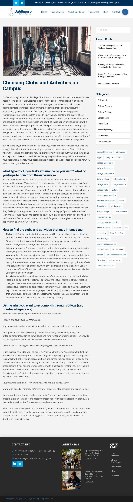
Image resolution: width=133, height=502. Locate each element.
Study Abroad (102, 249)
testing (100, 254)
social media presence (106, 244)
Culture (115, 190)
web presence (114, 260)
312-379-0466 (78, 3)
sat (126, 227)
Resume (117, 227)
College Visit (103, 117)
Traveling (101, 260)
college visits (102, 190)
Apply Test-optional (113, 157)
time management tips (116, 254)
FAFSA (121, 200)
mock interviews (104, 217)
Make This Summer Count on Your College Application (112, 75)
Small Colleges (103, 238)
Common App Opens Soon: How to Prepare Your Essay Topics (112, 56)
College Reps (102, 184)
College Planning (105, 106)
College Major (103, 179)
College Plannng (105, 112)
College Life (103, 100)
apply (99, 157)
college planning (119, 179)
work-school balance (106, 265)
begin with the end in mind (20, 156)
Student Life (103, 135)
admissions (120, 152)
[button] (125, 12)
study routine (117, 249)
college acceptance (105, 163)
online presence (103, 227)
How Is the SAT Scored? (108, 84)
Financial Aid (103, 123)
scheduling (101, 233)
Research (30, 114)
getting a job (116, 206)
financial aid (102, 206)
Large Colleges (103, 211)
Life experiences (120, 211)
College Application (105, 168)
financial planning (105, 129)
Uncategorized (104, 141)
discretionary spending (106, 195)
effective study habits (106, 200)
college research (119, 184)
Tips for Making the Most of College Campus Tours (110, 47)
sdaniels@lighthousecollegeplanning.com (102, 3)
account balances (104, 152)
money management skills (108, 222)
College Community (105, 173)
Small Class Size (116, 233)
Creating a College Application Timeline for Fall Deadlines (111, 66)
